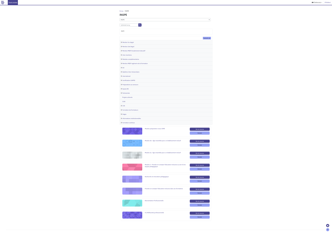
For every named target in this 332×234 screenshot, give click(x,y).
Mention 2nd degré (128, 46)
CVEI (123, 101)
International (126, 76)
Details (200, 133)
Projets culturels (127, 97)
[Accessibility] (327, 225)
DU (123, 68)
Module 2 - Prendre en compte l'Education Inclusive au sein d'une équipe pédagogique (165, 165)
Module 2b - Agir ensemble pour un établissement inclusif (163, 140)
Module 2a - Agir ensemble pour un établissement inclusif (163, 152)
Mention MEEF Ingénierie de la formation (135, 63)
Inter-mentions (127, 55)
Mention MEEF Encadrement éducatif (133, 51)
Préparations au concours (130, 84)
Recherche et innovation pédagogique (157, 176)
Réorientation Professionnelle (154, 200)
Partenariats (126, 93)
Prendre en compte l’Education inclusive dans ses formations (164, 188)
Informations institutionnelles (131, 118)
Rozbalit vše (207, 38)
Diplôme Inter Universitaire (130, 72)
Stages (124, 114)
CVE (123, 106)
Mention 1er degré (128, 42)
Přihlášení (328, 2)
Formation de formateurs (130, 110)
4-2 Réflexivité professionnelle (154, 212)
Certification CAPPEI (128, 80)
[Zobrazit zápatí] (327, 229)
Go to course (200, 129)
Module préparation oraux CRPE (155, 128)
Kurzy (121, 11)
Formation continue (128, 123)
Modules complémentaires (130, 59)
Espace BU (125, 89)
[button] (317, 2)
